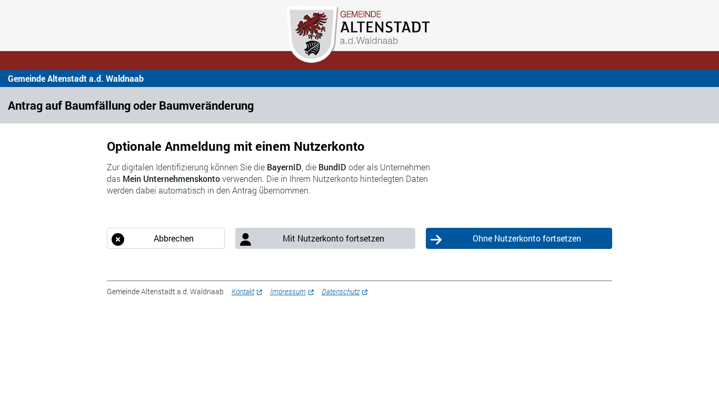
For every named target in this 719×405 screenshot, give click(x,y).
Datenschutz (340, 291)
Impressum (288, 291)
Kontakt (243, 291)
